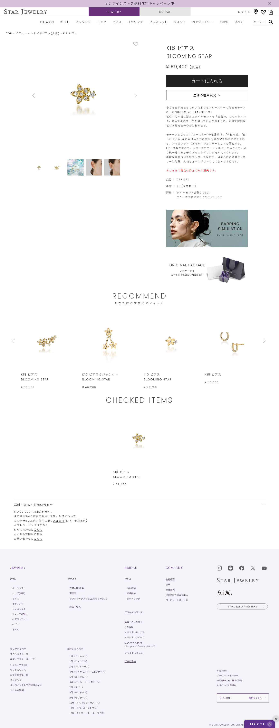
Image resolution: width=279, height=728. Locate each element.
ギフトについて (18, 669)
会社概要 (170, 579)
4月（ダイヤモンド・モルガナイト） (88, 671)
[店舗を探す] (256, 12)
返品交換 (59, 520)
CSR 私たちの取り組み (177, 594)
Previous (39, 95)
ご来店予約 (130, 661)
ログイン (244, 12)
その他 (223, 22)
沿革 (168, 584)
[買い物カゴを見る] (271, 12)
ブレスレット (158, 22)
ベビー (15, 624)
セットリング (133, 598)
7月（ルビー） (76, 687)
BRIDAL (165, 12)
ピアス (117, 22)
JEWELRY (114, 12)
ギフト (64, 22)
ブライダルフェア (134, 612)
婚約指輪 (131, 588)
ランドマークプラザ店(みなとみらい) (88, 598)
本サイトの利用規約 (226, 685)
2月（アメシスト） (78, 661)
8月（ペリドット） (79, 692)
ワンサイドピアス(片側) (43, 33)
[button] (269, 724)
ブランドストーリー (20, 654)
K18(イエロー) (186, 186)
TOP (9, 33)
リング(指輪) (18, 593)
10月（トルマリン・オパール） (85, 702)
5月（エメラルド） (79, 676)
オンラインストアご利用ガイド (26, 685)
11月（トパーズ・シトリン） (84, 707)
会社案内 (170, 589)
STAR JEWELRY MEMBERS (242, 606)
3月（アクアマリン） (80, 666)
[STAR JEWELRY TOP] (25, 12)
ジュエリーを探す (19, 664)
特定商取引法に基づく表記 (229, 680)
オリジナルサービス (135, 632)
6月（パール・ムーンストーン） (85, 682)
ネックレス (83, 22)
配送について (67, 516)
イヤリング (135, 22)
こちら (44, 525)
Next (130, 95)
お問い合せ (222, 670)
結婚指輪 (131, 593)
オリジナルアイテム (135, 637)
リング (101, 22)
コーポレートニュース (177, 600)
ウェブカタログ (18, 649)
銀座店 (72, 593)
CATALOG (47, 22)
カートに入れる (207, 81)
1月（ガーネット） (79, 656)
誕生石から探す (75, 649)
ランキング (15, 680)
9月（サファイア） (79, 697)
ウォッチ (180, 22)
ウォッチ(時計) (19, 614)
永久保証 (129, 627)
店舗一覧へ (75, 606)
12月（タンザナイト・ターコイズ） (87, 713)
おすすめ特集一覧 (19, 674)
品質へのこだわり (134, 621)
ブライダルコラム (134, 652)
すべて (238, 22)
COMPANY (174, 568)
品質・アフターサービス (22, 659)
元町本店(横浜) (77, 588)
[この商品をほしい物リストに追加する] (135, 45)
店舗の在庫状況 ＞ (207, 95)
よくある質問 (17, 690)
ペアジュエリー (202, 22)
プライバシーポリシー (227, 675)
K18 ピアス (213, 374)
